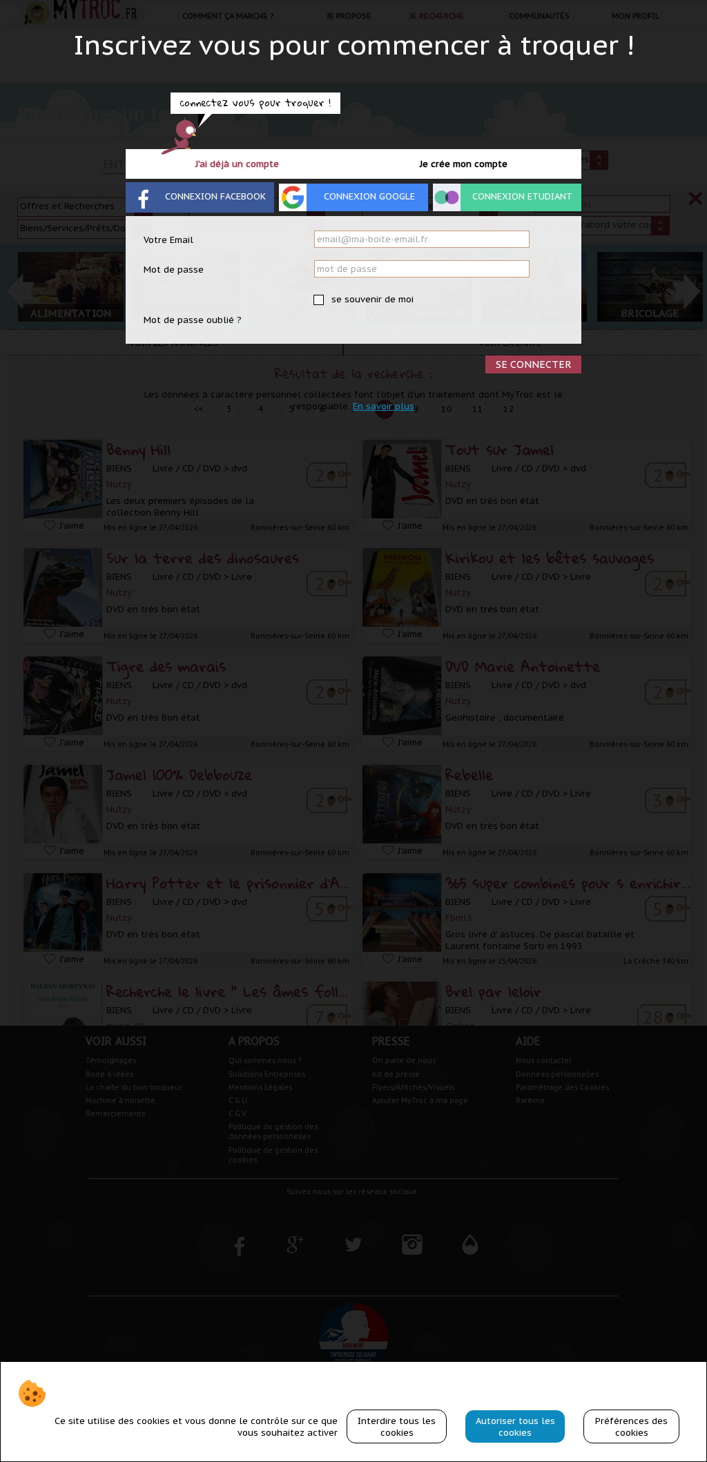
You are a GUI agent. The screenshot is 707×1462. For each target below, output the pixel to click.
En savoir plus (383, 406)
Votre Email (168, 240)
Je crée (463, 164)
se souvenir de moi (371, 299)
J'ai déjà (237, 164)
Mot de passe (174, 269)
